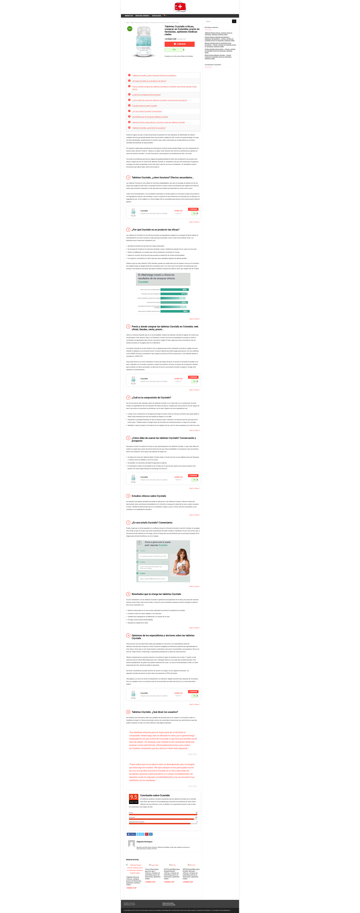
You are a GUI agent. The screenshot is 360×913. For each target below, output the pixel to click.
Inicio (127, 22)
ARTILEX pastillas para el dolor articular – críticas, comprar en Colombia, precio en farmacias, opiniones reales (191, 874)
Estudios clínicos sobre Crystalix (144, 106)
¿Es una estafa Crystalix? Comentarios (147, 111)
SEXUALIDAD (156, 16)
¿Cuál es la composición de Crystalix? (146, 95)
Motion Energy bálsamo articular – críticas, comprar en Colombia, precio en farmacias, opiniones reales (218, 56)
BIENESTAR (129, 16)
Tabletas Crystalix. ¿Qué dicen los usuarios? (149, 128)
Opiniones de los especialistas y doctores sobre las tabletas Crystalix (158, 122)
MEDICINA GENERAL (142, 16)
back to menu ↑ (195, 222)
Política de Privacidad (168, 904)
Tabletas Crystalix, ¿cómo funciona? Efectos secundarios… (154, 75)
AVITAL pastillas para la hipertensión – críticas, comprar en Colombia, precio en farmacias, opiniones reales (172, 874)
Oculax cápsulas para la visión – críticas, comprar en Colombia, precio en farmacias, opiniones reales (220, 50)
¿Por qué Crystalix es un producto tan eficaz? (149, 81)
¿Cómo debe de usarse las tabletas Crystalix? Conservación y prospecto (159, 100)
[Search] (234, 21)
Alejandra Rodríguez (144, 842)
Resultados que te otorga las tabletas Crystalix (150, 117)
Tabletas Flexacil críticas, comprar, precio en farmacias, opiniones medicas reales (133, 881)
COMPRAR (181, 44)
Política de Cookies (168, 903)
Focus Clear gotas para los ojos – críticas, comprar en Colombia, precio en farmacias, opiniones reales (153, 874)
